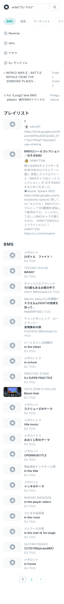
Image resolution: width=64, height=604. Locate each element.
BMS (10, 21)
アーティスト (41, 21)
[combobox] (23, 7)
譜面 (23, 21)
